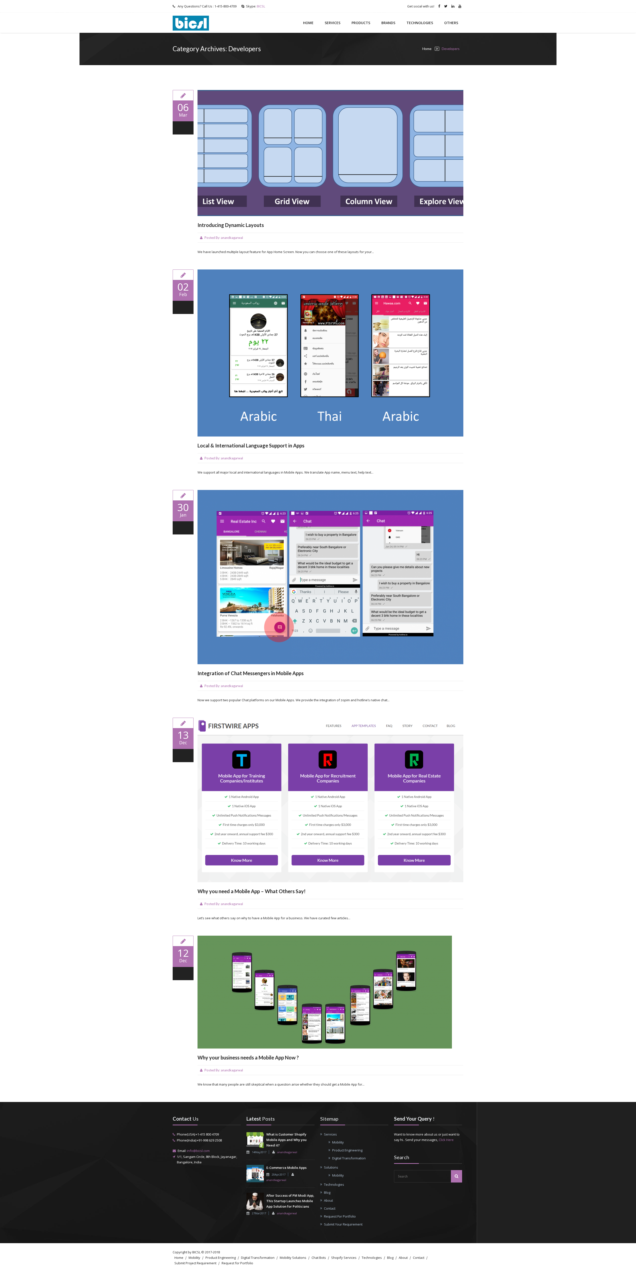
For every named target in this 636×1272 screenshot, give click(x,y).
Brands (388, 22)
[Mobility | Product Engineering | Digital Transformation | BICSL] (191, 23)
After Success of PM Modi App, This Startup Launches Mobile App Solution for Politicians (290, 1201)
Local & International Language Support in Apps (251, 445)
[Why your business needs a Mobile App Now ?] (183, 941)
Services (332, 22)
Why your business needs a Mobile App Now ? (248, 1057)
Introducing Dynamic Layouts (231, 225)
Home (308, 22)
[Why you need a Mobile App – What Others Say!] (183, 723)
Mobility (338, 1142)
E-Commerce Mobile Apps (286, 1167)
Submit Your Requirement (343, 1224)
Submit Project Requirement (195, 1263)
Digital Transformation (349, 1158)
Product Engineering (347, 1150)
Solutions (331, 1167)
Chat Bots (319, 1257)
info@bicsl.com (198, 1150)
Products (361, 22)
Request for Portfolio (237, 1263)
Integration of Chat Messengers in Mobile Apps (251, 673)
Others (451, 22)
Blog (327, 1192)
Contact (329, 1208)
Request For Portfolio (340, 1216)
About (328, 1200)
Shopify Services (344, 1257)
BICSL (261, 6)
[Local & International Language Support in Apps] (183, 274)
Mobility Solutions (293, 1257)
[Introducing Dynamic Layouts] (183, 95)
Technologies (419, 22)
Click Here (446, 1140)
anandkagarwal (232, 238)
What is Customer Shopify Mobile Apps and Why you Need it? (286, 1139)
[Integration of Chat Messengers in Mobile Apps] (183, 495)
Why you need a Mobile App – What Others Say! (252, 891)
